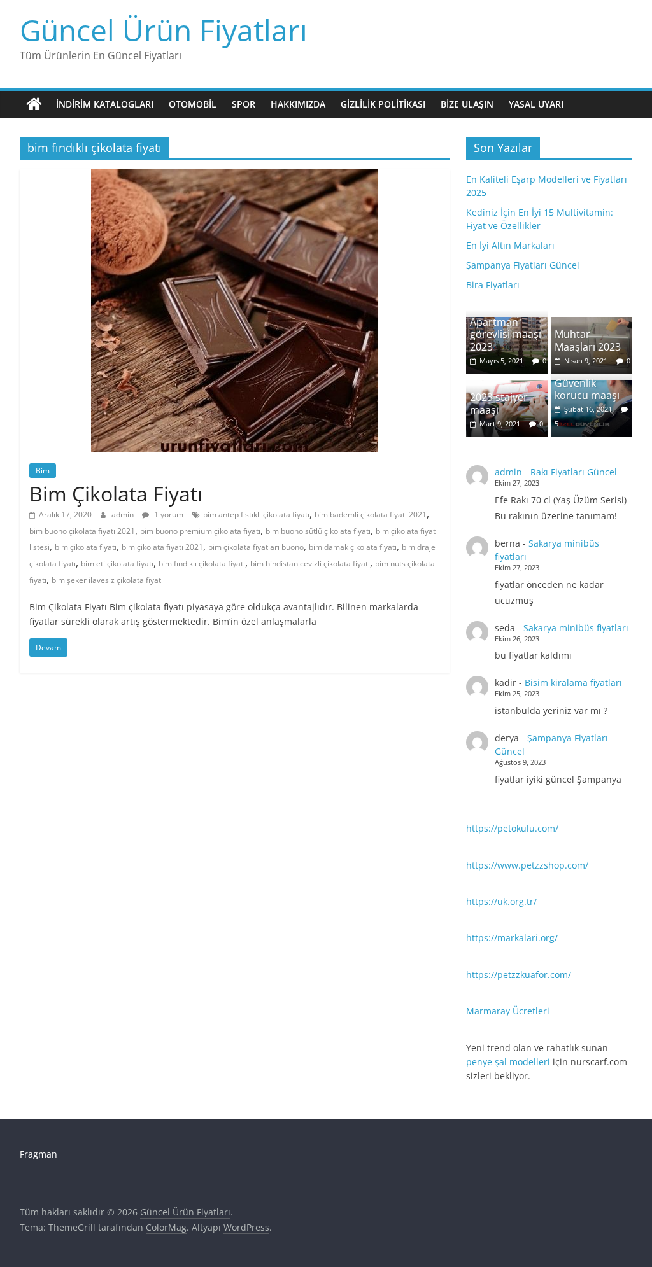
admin (123, 514)
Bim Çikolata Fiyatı (115, 493)
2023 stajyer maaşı (499, 403)
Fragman (38, 1154)
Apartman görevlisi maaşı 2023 (505, 334)
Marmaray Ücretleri (507, 1011)
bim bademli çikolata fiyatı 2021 (371, 514)
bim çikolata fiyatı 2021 (162, 547)
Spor (243, 104)
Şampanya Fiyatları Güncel (522, 265)
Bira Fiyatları (493, 285)
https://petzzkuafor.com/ (518, 975)
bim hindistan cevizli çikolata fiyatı (310, 563)
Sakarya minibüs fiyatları (575, 628)
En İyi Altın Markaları (510, 245)
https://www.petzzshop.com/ (527, 865)
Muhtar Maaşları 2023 (588, 340)
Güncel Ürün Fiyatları (164, 30)
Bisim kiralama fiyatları (573, 682)
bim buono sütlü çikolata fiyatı (318, 531)
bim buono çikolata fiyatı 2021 (82, 531)
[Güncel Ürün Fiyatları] (34, 104)
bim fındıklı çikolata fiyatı (202, 563)
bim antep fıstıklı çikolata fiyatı (256, 514)
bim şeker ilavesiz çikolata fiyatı (107, 580)
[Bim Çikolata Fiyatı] (234, 177)
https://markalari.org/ (512, 938)
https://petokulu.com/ (512, 828)
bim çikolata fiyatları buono (256, 547)
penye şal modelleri (508, 1062)
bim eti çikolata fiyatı (117, 563)
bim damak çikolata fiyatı (353, 547)
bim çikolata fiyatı (86, 547)
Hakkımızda (298, 104)
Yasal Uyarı (536, 104)
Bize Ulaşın (467, 104)
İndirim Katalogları (104, 104)
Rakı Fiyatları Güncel (573, 472)
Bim (43, 470)
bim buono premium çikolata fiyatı (200, 531)
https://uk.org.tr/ (501, 901)
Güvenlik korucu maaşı (587, 389)
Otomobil (192, 104)
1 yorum (167, 514)
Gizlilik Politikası (383, 104)
